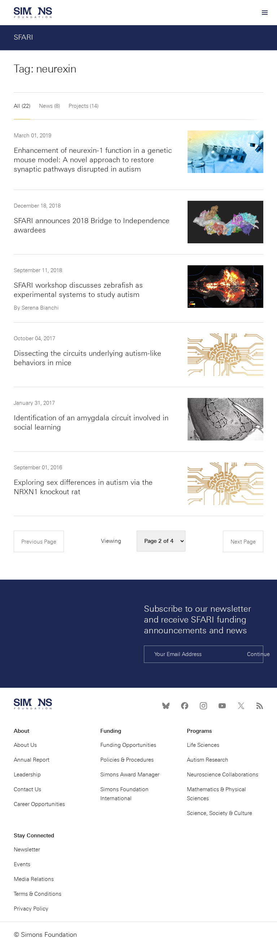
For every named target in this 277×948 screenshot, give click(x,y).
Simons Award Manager (129, 774)
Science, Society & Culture (219, 813)
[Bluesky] (166, 705)
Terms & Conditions (37, 894)
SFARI (23, 37)
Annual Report (31, 760)
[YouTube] (222, 705)
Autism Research (207, 760)
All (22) (22, 106)
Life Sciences (203, 745)
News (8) (49, 106)
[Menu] (264, 12)
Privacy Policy (31, 908)
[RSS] (259, 705)
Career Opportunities (39, 804)
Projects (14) (83, 106)
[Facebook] (184, 705)
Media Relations (34, 879)
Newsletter (27, 849)
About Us (25, 745)
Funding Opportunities (128, 745)
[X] (241, 705)
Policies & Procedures (127, 760)
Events (22, 864)
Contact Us (27, 789)
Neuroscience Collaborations (222, 774)
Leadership (27, 774)
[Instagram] (203, 705)
